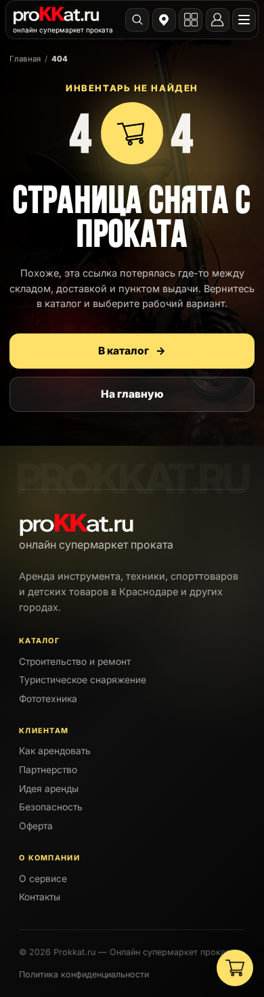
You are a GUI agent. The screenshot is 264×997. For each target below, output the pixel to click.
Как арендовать (55, 750)
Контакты (39, 896)
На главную (132, 394)
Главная (25, 59)
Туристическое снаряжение (82, 679)
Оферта (36, 825)
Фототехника (48, 698)
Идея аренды (49, 788)
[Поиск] (137, 20)
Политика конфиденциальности (84, 974)
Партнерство (48, 769)
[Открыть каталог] (190, 20)
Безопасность (51, 807)
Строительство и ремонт (75, 661)
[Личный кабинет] (217, 20)
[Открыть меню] (244, 20)
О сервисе (43, 878)
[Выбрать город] (164, 20)
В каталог (132, 350)
